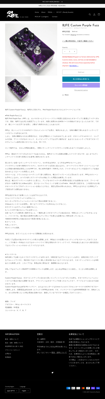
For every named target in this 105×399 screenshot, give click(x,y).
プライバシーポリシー (12, 350)
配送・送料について (12, 339)
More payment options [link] (81, 90)
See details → (74, 66)
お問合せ (8, 354)
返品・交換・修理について (14, 343)
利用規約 (8, 357)
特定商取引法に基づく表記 (14, 346)
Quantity (65, 47)
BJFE (88, 392)
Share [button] (66, 95)
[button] (51, 12)
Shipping (73, 34)
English (24, 391)
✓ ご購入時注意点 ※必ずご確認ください (78, 41)
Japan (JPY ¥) (11, 391)
